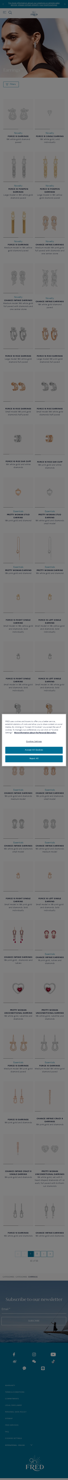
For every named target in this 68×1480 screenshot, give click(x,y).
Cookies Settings (34, 742)
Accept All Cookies (34, 750)
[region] (34, 740)
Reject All (34, 759)
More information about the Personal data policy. (35, 733)
